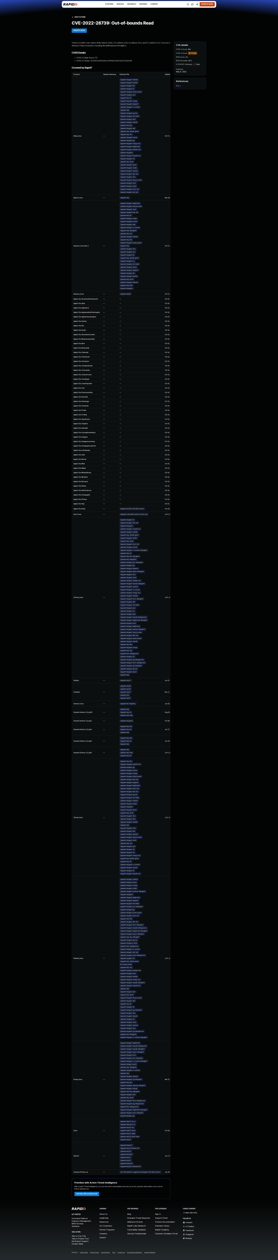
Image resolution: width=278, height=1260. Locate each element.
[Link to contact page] (192, 4)
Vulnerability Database (136, 1230)
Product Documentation (165, 1222)
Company (154, 4)
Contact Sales (77, 1244)
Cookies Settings (149, 1252)
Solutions (75, 1226)
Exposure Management (81, 1221)
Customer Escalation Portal (166, 1234)
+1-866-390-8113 (190, 1213)
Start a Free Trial (79, 1236)
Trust (113, 1252)
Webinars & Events (135, 1222)
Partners (143, 4)
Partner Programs (106, 1230)
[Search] (188, 4)
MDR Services (77, 1224)
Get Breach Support (80, 1241)
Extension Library (162, 1226)
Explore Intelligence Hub (86, 1194)
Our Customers (105, 1226)
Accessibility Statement (134, 1252)
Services (120, 4)
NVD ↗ (178, 86)
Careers (102, 1237)
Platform (109, 4)
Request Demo (207, 4)
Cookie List (121, 1252)
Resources (131, 4)
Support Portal (161, 1218)
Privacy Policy (94, 1252)
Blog (129, 1214)
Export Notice (105, 1252)
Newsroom (104, 1222)
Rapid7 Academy (162, 1230)
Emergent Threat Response (138, 1218)
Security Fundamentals (136, 1234)
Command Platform (80, 1218)
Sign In (158, 1214)
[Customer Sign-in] (197, 4)
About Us (103, 1214)
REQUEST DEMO (79, 30)
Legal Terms (84, 1252)
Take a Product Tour (80, 1239)
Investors (103, 1234)
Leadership (103, 1218)
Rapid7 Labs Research (136, 1226)
